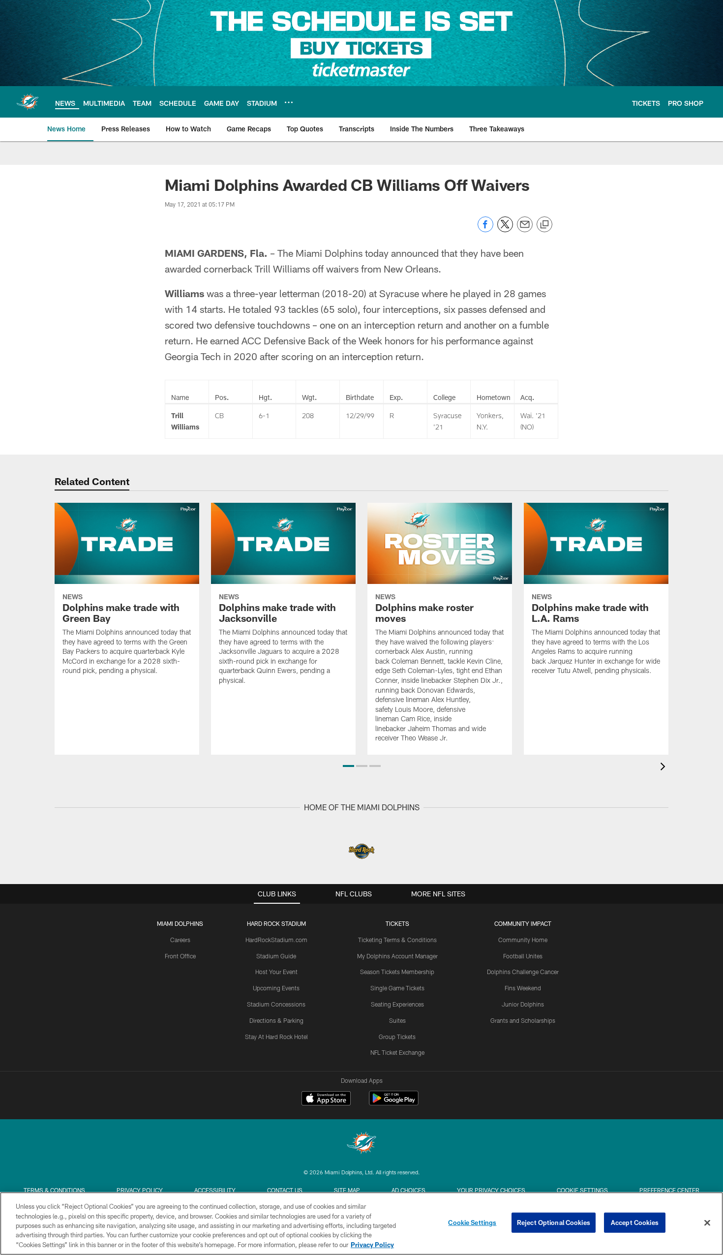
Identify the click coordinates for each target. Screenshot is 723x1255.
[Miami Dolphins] (361, 1144)
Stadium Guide (276, 955)
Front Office (180, 955)
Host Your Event (276, 971)
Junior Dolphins (523, 1004)
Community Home (522, 939)
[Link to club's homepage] (27, 102)
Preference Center (669, 1190)
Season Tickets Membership (397, 971)
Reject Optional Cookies (553, 1222)
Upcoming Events (276, 987)
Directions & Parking (276, 1020)
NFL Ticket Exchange (397, 1052)
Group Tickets (397, 1036)
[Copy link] (544, 224)
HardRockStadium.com (276, 939)
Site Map (347, 1190)
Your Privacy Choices (491, 1190)
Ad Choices (408, 1190)
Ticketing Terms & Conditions (397, 939)
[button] (348, 766)
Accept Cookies (635, 1222)
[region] (361, 1223)
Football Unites (522, 955)
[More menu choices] (289, 102)
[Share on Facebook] (485, 229)
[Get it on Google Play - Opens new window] (393, 1103)
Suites (397, 1020)
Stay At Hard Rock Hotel (276, 1036)
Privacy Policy (140, 1190)
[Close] (707, 1223)
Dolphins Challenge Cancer (523, 971)
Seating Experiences (397, 1004)
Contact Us (284, 1190)
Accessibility (215, 1190)
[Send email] (525, 229)
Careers (180, 939)
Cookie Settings (582, 1190)
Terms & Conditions (54, 1190)
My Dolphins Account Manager (397, 955)
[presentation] (664, 768)
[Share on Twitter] (505, 229)
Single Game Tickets (397, 987)
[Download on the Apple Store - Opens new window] (326, 1099)
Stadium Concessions (276, 1004)
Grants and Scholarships (522, 1020)
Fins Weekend (523, 987)
